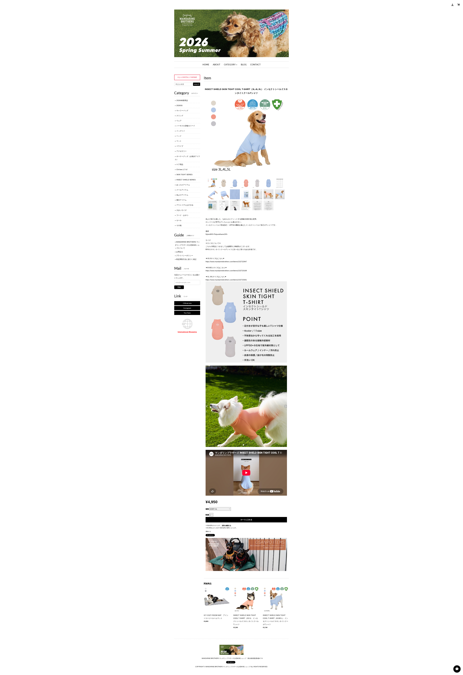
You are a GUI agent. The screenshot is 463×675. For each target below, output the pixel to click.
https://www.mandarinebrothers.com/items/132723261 (226, 280)
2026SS (179, 105)
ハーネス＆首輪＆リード (185, 126)
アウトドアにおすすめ (184, 205)
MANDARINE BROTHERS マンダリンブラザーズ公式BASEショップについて (187, 245)
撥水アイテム (181, 200)
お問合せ (179, 252)
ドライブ (179, 146)
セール (178, 220)
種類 (207, 509)
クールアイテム (182, 190)
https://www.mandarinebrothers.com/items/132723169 (226, 271)
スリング (179, 116)
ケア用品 (179, 164)
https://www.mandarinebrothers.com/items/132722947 (226, 262)
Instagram (187, 308)
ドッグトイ (180, 131)
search (196, 84)
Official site (187, 303)
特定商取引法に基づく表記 (186, 259)
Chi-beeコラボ (181, 169)
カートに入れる (246, 520)
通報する (208, 531)
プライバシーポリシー (184, 255)
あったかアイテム (183, 185)
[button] (230, 64)
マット (178, 141)
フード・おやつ (182, 215)
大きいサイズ (181, 210)
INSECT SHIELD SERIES (186, 180)
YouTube (187, 313)
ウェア (178, 121)
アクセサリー (181, 151)
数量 (207, 515)
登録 (179, 287)
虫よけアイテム (182, 195)
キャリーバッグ (182, 110)
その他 (178, 225)
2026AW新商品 (182, 100)
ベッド (178, 136)
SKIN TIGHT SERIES (184, 175)
